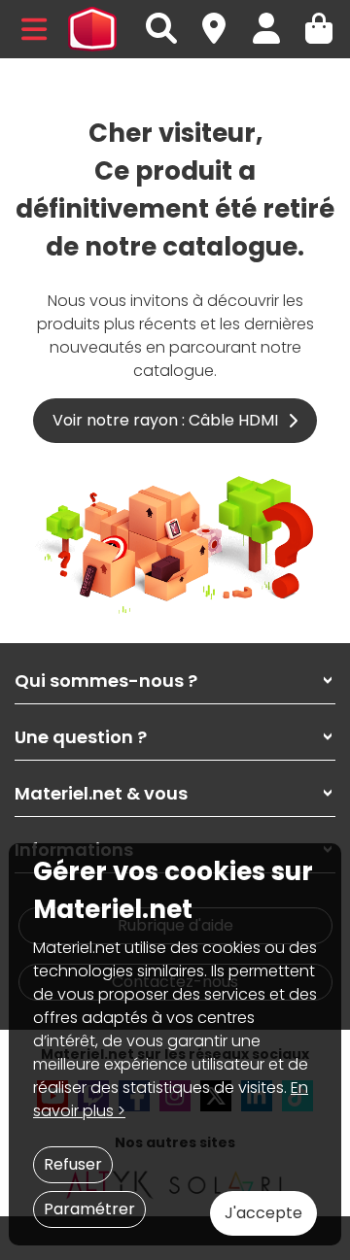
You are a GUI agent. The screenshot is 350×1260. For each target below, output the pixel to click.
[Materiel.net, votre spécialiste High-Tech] (92, 29)
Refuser (73, 1164)
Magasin (222, 18)
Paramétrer (89, 1209)
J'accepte (263, 1213)
